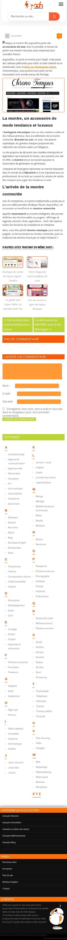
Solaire (39, 662)
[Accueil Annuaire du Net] (34, 5)
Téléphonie (41, 696)
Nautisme (41, 544)
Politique (40, 581)
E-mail (7, 393)
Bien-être (13, 527)
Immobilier (13, 733)
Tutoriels (40, 716)
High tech (13, 710)
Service (40, 652)
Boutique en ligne (17, 542)
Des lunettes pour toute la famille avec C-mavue (17, 324)
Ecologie (12, 629)
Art (9, 483)
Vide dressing (43, 738)
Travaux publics (44, 711)
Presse (39, 586)
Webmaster (42, 777)
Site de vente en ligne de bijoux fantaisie (37, 304)
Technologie (42, 691)
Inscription (7, 868)
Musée (39, 520)
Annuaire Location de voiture (15, 829)
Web (38, 762)
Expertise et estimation (14, 646)
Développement (16, 605)
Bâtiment (13, 517)
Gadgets (12, 686)
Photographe (42, 576)
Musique (40, 525)
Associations (15, 493)
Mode (39, 515)
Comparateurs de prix (19, 576)
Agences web (15, 468)
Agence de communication (16, 461)
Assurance (14, 498)
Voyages (40, 748)
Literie (39, 472)
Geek (10, 691)
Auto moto (13, 504)
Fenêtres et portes (18, 662)
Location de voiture (46, 477)
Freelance (13, 672)
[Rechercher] (54, 16)
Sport (39, 672)
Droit (10, 615)
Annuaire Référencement (13, 835)
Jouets (12, 772)
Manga (39, 496)
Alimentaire (14, 473)
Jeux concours (16, 762)
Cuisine (12, 586)
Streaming (41, 677)
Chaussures (14, 566)
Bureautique (14, 547)
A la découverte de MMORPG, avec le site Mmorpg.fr (48, 324)
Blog (10, 537)
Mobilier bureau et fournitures (45, 508)
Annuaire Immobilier (11, 822)
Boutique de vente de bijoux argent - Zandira (12, 276)
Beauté (12, 522)
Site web (7, 401)
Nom (6, 385)
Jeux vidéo (13, 767)
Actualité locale (16, 454)
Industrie (12, 738)
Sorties (39, 667)
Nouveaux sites (9, 862)
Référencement (44, 623)
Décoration (14, 600)
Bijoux (11, 532)
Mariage (40, 501)
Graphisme (14, 696)
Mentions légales (10, 882)
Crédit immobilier (17, 581)
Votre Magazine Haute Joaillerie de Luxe (37, 276)
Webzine (40, 782)
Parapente (41, 566)
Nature (39, 539)
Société (40, 657)
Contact (6, 888)
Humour (12, 715)
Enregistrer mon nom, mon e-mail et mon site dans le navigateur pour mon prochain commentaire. (32, 412)
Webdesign (41, 767)
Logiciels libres (43, 482)
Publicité (40, 591)
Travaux (40, 706)
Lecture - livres (43, 462)
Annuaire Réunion (10, 816)
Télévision (41, 701)
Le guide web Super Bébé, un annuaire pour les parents (12, 306)
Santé (39, 642)
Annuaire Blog (8, 842)
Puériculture (42, 596)
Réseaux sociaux (45, 628)
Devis (11, 610)
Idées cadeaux (15, 728)
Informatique (15, 744)
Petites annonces (45, 571)
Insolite (12, 749)
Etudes (12, 639)
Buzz (10, 552)
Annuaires (13, 478)
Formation (13, 667)
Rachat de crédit (44, 618)
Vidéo (39, 743)
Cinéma (12, 571)
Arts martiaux (15, 488)
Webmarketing (43, 772)
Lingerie (40, 467)
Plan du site (7, 875)
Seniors (40, 647)
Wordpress (41, 787)
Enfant (11, 634)
